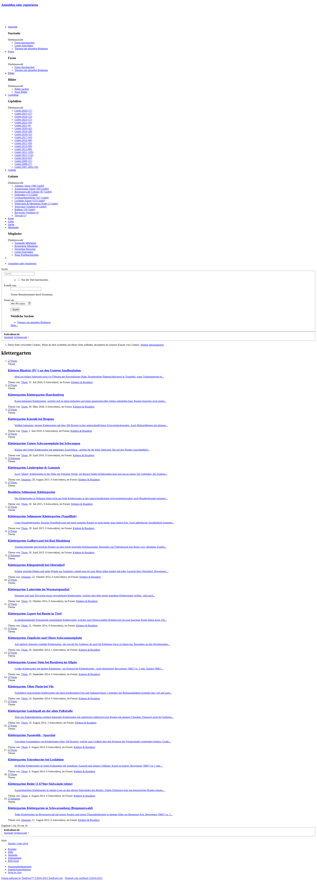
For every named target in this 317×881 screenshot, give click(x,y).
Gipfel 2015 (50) (23, 143)
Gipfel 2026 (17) (23, 110)
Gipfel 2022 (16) (23, 122)
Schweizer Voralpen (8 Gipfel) (30, 206)
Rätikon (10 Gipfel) (25, 209)
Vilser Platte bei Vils (30, 686)
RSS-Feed (13, 861)
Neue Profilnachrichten (27, 255)
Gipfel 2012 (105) (24, 152)
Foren (11, 51)
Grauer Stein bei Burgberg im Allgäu (42, 662)
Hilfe (10, 852)
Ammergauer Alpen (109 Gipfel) (32, 188)
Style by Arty (15, 872)
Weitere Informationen (152, 344)
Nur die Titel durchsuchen (34, 279)
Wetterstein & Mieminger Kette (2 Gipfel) (36, 203)
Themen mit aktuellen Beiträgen (31, 48)
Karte (11, 218)
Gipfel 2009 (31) (23, 161)
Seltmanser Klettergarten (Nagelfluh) (42, 516)
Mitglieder (13, 227)
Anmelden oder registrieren (19, 5)
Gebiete (12, 170)
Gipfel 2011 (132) (24, 155)
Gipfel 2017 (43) (23, 137)
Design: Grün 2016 (18, 843)
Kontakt (12, 849)
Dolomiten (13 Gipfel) (26, 194)
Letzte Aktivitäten (24, 45)
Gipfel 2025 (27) (23, 113)
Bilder (11, 73)
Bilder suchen (22, 89)
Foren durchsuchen (25, 42)
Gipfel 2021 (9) (23, 125)
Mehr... (14, 325)
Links (11, 221)
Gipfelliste (13, 95)
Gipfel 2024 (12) (23, 116)
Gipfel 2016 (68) (23, 140)
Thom (24, 382)
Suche (11, 224)
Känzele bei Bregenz (31, 419)
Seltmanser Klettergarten (31, 492)
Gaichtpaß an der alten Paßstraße (40, 711)
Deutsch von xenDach (83, 878)
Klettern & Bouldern (82, 382)
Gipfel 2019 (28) (23, 131)
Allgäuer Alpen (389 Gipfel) (29, 185)
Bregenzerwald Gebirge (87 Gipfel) (33, 191)
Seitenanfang (14, 858)
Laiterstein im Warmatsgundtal (38, 589)
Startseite (12, 26)
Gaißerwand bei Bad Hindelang (39, 540)
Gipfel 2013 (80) (23, 149)
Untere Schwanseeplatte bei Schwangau (44, 443)
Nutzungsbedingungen (20, 866)
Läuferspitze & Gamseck (34, 467)
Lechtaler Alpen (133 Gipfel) (30, 200)
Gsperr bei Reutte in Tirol (35, 613)
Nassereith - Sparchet (31, 735)
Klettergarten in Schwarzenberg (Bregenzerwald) (50, 808)
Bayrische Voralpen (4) (27, 212)
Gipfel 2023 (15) (23, 119)
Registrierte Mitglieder (26, 246)
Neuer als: (9, 300)
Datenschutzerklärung (19, 869)
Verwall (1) (20, 215)
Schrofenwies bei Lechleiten (36, 759)
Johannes (26, 479)
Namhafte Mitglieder (25, 243)
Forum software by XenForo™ (32, 878)
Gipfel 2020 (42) (23, 128)
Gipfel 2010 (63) (23, 158)
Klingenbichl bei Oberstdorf (36, 565)
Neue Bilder (21, 92)
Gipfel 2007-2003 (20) (26, 167)
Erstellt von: (10, 285)
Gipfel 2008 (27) (23, 164)
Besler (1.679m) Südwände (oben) (40, 783)
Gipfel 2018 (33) (23, 134)
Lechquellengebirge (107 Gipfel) (32, 197)
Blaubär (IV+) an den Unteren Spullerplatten (44, 370)
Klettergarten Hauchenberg (36, 394)
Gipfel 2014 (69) (23, 146)
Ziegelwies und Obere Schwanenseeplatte (45, 638)
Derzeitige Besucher (25, 249)
